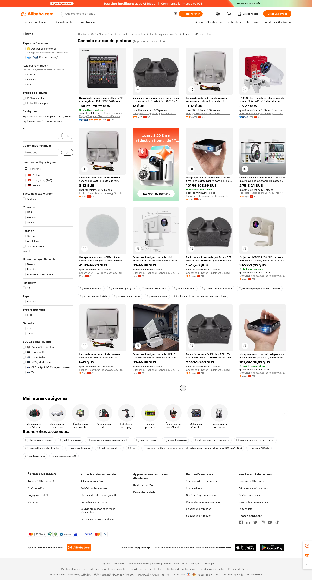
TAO (184, 563)
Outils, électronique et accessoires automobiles (118, 34)
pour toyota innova (80, 448)
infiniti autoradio (72, 440)
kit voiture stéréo (186, 288)
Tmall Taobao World (138, 563)
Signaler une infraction (198, 515)
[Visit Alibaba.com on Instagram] (262, 522)
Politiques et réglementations (97, 518)
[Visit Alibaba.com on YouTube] (270, 522)
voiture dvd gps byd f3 (124, 288)
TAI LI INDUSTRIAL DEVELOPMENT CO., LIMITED (262, 193)
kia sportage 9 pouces (129, 296)
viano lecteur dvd (148, 440)
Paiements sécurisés (92, 481)
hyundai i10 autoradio (156, 288)
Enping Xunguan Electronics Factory (99, 116)
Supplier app (142, 547)
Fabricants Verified (143, 485)
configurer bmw (37, 456)
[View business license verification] (188, 574)
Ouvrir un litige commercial (201, 495)
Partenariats (245, 508)
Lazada (156, 563)
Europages (208, 563)
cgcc (134, 448)
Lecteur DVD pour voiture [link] (197, 34)
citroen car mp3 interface (219, 288)
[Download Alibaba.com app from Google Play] (272, 547)
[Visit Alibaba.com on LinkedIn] (248, 522)
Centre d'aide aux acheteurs (202, 481)
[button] (175, 14)
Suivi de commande (250, 495)
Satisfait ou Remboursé (94, 488)
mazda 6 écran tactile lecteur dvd (257, 440)
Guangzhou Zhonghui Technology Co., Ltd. (156, 272)
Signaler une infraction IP (200, 508)
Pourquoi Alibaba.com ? (41, 481)
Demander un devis (144, 492)
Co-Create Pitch (37, 488)
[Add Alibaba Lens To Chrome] (79, 547)
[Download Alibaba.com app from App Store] (245, 547)
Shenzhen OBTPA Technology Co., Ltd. (100, 272)
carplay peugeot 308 (65, 456)
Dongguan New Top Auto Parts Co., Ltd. (208, 113)
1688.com (118, 563)
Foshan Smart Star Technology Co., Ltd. (101, 193)
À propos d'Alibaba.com (42, 473)
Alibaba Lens (44, 547)
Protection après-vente (94, 501)
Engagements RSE (38, 495)
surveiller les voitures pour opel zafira (110, 440)
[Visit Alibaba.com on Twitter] (255, 522)
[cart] (229, 14)
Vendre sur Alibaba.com (252, 481)
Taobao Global (171, 563)
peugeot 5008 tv (260, 448)
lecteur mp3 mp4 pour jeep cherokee (261, 288)
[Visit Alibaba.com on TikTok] (277, 522)
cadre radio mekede (111, 448)
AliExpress (104, 563)
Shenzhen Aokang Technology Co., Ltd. (261, 113)
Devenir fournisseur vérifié (254, 501)
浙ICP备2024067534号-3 (248, 574)
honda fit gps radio (177, 440)
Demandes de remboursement (203, 501)
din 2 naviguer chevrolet (41, 440)
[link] (307, 545)
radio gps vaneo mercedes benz (213, 440)
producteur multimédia (95, 296)
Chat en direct (194, 488)
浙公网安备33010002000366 (215, 574)
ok (67, 136)
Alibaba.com (223, 547)
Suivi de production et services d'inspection (98, 510)
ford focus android (93, 288)
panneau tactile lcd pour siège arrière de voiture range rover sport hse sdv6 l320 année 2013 (194, 448)
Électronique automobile (164, 34)
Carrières (33, 501)
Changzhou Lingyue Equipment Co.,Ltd (154, 113)
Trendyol (194, 563)
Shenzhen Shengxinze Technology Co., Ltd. (209, 196)
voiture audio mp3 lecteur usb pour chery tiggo (202, 296)
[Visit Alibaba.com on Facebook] (241, 522)
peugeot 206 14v (159, 296)
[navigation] (48, 211)
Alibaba (82, 34)
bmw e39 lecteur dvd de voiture (45, 448)
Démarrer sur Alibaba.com (253, 488)
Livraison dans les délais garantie (99, 495)
